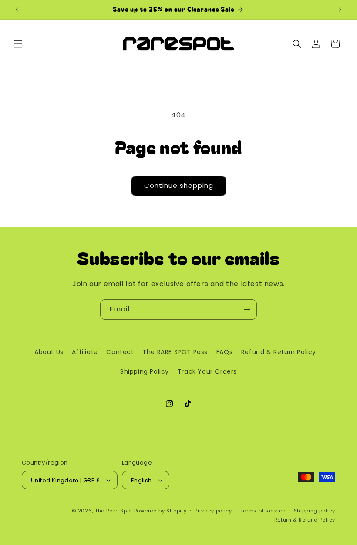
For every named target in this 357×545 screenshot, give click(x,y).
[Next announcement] (340, 9)
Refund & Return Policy (278, 352)
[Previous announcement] (17, 9)
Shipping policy (315, 510)
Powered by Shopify (160, 510)
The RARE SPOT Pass (175, 352)
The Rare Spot (113, 510)
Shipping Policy (144, 371)
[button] (18, 43)
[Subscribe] (246, 309)
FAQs (224, 352)
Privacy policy (213, 510)
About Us (49, 352)
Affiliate (85, 352)
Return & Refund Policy (304, 519)
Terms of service (263, 510)
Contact (120, 352)
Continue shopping (178, 185)
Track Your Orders (207, 371)
